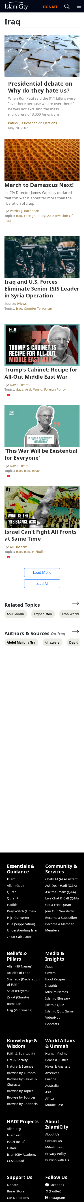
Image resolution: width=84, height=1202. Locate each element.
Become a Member (59, 924)
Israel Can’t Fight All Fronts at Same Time (40, 535)
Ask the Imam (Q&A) (60, 892)
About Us (52, 1134)
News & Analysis (57, 1066)
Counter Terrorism (38, 308)
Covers (50, 973)
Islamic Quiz (54, 1005)
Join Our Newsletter (60, 911)
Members (52, 930)
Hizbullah (39, 551)
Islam (11, 879)
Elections (50, 123)
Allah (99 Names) (19, 966)
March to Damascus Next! (39, 184)
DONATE (50, 6)
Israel (36, 471)
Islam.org (14, 1135)
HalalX (12, 1148)
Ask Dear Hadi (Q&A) (61, 885)
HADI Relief (15, 1141)
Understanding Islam (23, 930)
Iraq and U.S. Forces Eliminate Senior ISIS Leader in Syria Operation (41, 288)
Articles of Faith (18, 973)
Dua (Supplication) (21, 924)
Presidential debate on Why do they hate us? (40, 87)
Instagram (57, 1198)
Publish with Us (57, 1160)
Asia (48, 1092)
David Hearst (20, 385)
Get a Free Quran (58, 905)
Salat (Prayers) (17, 991)
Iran (19, 471)
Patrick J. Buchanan (23, 123)
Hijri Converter (18, 917)
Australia (52, 1085)
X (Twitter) (53, 1191)
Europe (50, 1079)
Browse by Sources (21, 1097)
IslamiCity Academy (21, 1154)
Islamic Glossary (57, 998)
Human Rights (56, 1053)
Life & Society (17, 1060)
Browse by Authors (21, 1073)
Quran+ (12, 898)
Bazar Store (15, 1191)
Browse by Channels (22, 1104)
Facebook (57, 1185)
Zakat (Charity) (18, 997)
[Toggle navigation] (77, 7)
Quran (12, 892)
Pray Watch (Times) (21, 911)
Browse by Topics (20, 1091)
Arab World (33, 389)
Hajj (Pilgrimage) (19, 1010)
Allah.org (14, 1129)
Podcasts (52, 1024)
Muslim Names (56, 992)
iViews (22, 303)
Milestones (53, 1147)
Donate (12, 1185)
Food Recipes (55, 979)
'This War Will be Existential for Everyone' (41, 454)
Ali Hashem (18, 547)
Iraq (19, 216)
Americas (52, 1073)
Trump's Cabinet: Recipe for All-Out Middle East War (41, 373)
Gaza (19, 389)
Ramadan (14, 1004)
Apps (49, 966)
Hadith (12, 905)
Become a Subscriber (61, 917)
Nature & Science (20, 1066)
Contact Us (53, 1141)
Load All (42, 583)
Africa (49, 1098)
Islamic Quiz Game (59, 1011)
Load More (42, 572)
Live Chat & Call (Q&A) (62, 898)
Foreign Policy (34, 216)
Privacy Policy (55, 1153)
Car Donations (18, 1198)
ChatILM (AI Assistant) (61, 879)
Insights (51, 985)
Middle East (54, 1105)
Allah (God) (15, 885)
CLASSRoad (15, 1161)
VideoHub (52, 1017)
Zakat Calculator (19, 937)
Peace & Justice (56, 1060)
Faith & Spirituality (21, 1053)
